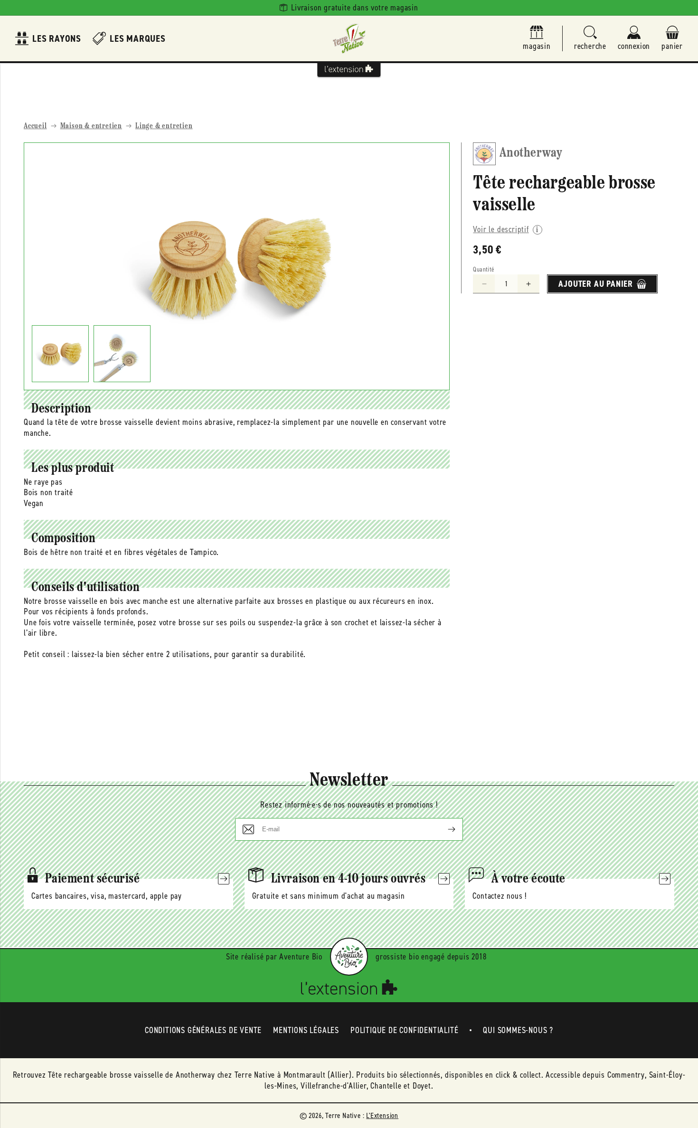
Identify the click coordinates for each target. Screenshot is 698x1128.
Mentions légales (306, 1030)
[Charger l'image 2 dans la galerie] (122, 354)
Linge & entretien (164, 126)
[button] (590, 39)
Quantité (483, 269)
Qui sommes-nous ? (518, 1030)
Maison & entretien (91, 126)
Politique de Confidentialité (404, 1030)
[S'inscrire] (444, 829)
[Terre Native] (349, 38)
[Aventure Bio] (349, 957)
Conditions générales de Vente (203, 1030)
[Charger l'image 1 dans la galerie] (60, 354)
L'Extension (382, 1115)
